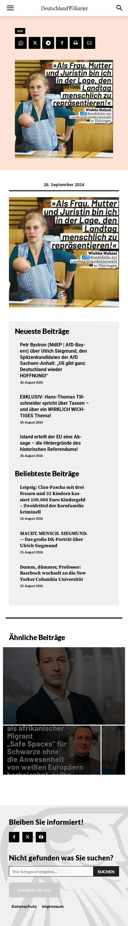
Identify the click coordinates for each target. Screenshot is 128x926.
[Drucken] (76, 43)
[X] (34, 43)
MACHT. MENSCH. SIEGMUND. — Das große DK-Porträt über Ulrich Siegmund (54, 539)
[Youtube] (41, 837)
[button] (10, 8)
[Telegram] (48, 43)
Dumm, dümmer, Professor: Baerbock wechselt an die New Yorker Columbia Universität (53, 573)
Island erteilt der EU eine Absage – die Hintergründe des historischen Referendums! (51, 443)
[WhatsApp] (21, 43)
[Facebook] (62, 43)
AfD (20, 31)
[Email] (89, 43)
